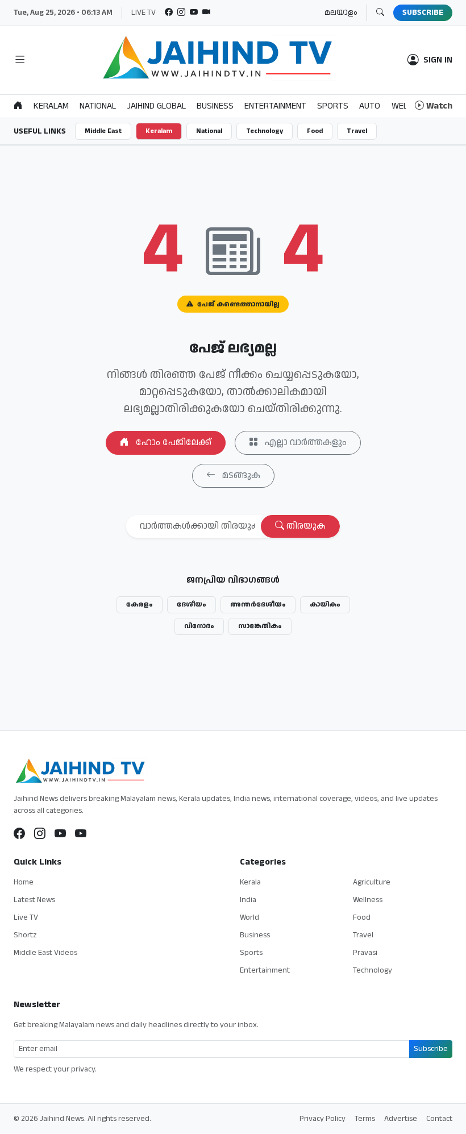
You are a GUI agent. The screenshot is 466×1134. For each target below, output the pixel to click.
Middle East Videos (45, 952)
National (209, 131)
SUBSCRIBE (422, 12)
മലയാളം (340, 12)
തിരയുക (305, 526)
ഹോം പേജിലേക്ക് (172, 442)
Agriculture (371, 882)
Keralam (158, 131)
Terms (365, 1118)
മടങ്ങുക (240, 475)
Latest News (34, 899)
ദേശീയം (191, 604)
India (248, 899)
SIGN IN (437, 60)
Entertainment (265, 970)
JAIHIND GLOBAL (156, 106)
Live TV (26, 917)
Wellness (367, 899)
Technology (264, 131)
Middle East (103, 131)
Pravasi (365, 952)
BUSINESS (215, 106)
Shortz (25, 935)
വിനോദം (199, 626)
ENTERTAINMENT (275, 106)
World (249, 917)
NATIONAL (98, 106)
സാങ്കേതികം (260, 626)
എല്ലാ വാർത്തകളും (305, 442)
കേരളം (139, 604)
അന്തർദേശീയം (258, 604)
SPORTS (332, 106)
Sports (251, 952)
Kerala (250, 882)
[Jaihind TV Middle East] (80, 834)
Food (315, 131)
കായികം (325, 604)
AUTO (369, 106)
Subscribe (431, 1048)
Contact (439, 1118)
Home (24, 882)
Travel (357, 131)
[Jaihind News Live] (60, 834)
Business (255, 935)
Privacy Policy (322, 1118)
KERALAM (51, 106)
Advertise (400, 1118)
